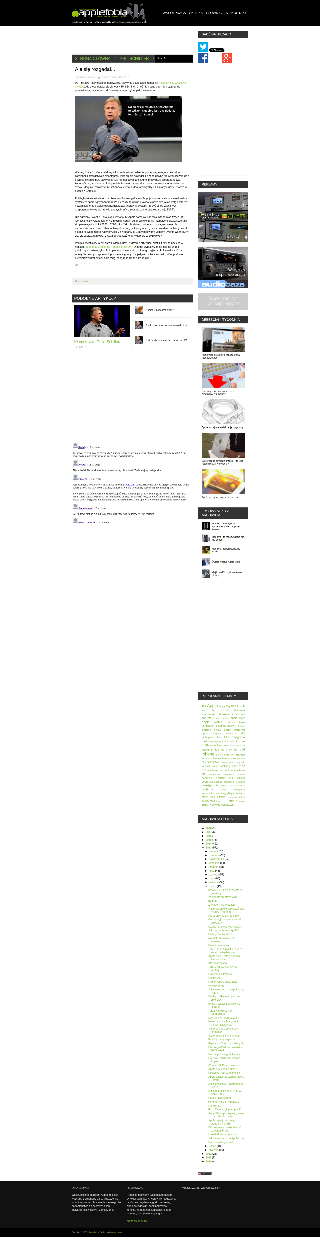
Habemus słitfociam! (220, 974)
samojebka (239, 789)
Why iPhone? (216, 985)
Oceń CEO (214, 977)
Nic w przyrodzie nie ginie (223, 915)
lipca (212, 870)
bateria (231, 722)
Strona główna (92, 58)
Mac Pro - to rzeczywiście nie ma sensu (228, 538)
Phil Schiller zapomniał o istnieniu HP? (166, 340)
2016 (209, 836)
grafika (222, 741)
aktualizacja (226, 714)
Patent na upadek (218, 945)
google (214, 741)
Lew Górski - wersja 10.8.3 (224, 1017)
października (217, 859)
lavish (215, 766)
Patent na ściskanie (220, 1097)
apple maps (222, 718)
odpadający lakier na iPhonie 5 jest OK (109, 246)
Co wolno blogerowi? (221, 1142)
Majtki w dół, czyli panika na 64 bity (227, 573)
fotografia (238, 737)
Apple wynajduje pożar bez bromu (220, 497)
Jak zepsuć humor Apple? (223, 930)
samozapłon (208, 793)
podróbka (207, 781)
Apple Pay (224, 706)
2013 (209, 847)
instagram (207, 749)
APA (204, 706)
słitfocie (221, 797)
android (240, 714)
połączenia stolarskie (234, 782)
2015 (209, 839)
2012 (209, 1153)
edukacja (231, 733)
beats (242, 722)
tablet (242, 797)
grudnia (213, 851)
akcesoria (209, 714)
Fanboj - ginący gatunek (222, 1039)
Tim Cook (220, 710)
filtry (226, 737)
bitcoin (241, 726)
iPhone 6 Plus (213, 745)
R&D (204, 710)
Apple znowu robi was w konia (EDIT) (166, 325)
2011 (209, 1157)
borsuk (217, 729)
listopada (214, 855)
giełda (206, 741)
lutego (213, 1146)
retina (223, 789)
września (214, 862)
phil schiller (134, 58)
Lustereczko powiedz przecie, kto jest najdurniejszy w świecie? (222, 462)
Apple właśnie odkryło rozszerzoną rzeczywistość (221, 356)
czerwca (214, 874)
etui (243, 733)
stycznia (214, 1149)
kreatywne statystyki (233, 762)
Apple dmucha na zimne (222, 1069)
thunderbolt (208, 801)
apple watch (212, 722)
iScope (212, 900)
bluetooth (207, 729)
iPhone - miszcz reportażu (223, 1101)
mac (234, 766)
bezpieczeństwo (225, 725)
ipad (242, 749)
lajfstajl (206, 766)
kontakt (239, 13)
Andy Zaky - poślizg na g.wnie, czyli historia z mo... (226, 1115)
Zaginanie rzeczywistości (223, 897)
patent (220, 778)
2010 (209, 1161)
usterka (232, 801)
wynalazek (227, 804)
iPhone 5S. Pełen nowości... (225, 1065)
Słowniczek (217, 13)
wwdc (216, 804)
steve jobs (208, 797)
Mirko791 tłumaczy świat (222, 1134)
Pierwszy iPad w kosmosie (224, 1072)
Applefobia (94, 1232)
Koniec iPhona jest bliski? (160, 309)
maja (212, 878)
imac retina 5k (237, 745)
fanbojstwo (208, 737)
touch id (220, 801)
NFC (233, 706)
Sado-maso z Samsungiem (224, 1035)
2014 (209, 843)
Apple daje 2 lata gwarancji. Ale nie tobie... (224, 958)
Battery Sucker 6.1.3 (220, 934)
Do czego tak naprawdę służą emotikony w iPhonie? (218, 392)
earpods (217, 733)
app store (208, 718)
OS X (241, 706)
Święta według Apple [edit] (226, 561)
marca (213, 886)
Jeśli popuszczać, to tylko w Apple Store (224, 1092)
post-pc (218, 781)
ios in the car (229, 750)
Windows (239, 710)
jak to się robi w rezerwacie (230, 754)
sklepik (230, 793)
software (240, 793)
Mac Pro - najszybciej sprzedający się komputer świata (226, 526)
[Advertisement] (132, 38)
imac (225, 745)
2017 (209, 832)
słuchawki (232, 797)
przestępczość (210, 785)
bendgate (207, 725)
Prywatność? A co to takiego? (225, 1043)
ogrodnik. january (137, 1221)
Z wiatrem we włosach (221, 904)
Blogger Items (115, 1232)
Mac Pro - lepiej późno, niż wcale (226, 550)
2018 (209, 828)
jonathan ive (209, 758)
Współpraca (174, 13)
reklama (207, 789)
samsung (220, 793)
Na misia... (214, 1105)
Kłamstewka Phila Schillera (98, 341)
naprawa (207, 778)
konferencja (225, 758)
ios (217, 749)
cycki (205, 733)
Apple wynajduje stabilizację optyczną (222, 427)
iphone (208, 754)
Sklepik (196, 13)
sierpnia (214, 866)
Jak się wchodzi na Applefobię (226, 1138)
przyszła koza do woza (232, 785)
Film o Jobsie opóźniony (222, 981)
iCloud (230, 741)
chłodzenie (239, 729)
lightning (225, 766)
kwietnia (214, 882)
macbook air (226, 770)
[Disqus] (132, 397)
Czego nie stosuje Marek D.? (225, 926)
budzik (227, 729)
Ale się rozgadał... (219, 963)
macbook (212, 770)
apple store (238, 718)
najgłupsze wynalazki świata (227, 774)
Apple (212, 705)
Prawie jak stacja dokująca (224, 1054)
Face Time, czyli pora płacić (224, 1109)
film (219, 737)
